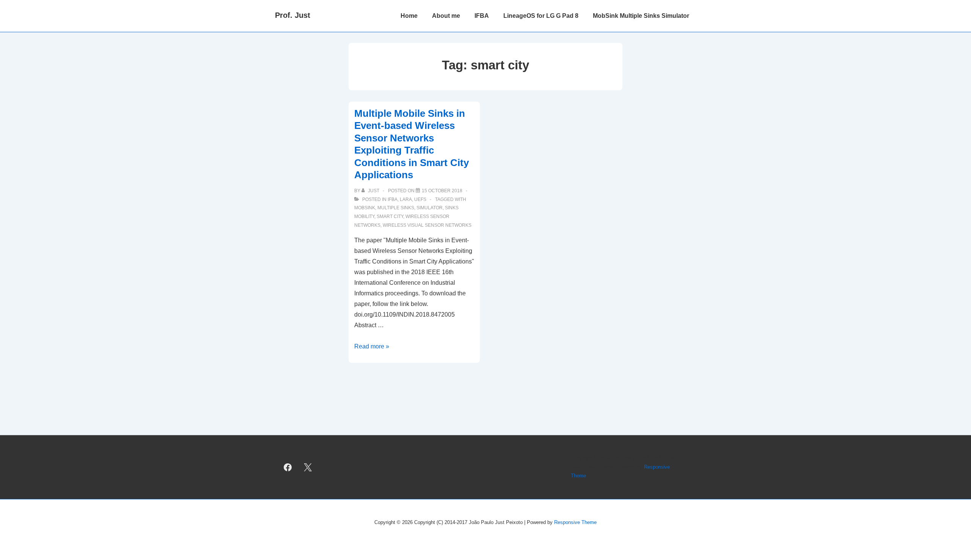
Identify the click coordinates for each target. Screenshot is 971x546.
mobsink (364, 207)
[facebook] (288, 467)
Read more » (371, 346)
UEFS (420, 199)
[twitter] (308, 467)
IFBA (482, 16)
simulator (429, 207)
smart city (390, 216)
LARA (406, 199)
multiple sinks (395, 207)
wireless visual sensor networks (427, 225)
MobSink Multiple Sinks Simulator (641, 16)
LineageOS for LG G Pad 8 (540, 16)
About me (446, 16)
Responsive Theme (575, 522)
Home (409, 16)
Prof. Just (292, 15)
